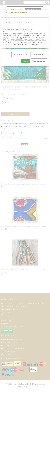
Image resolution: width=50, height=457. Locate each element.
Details (19, 22)
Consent (9, 22)
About (28, 22)
